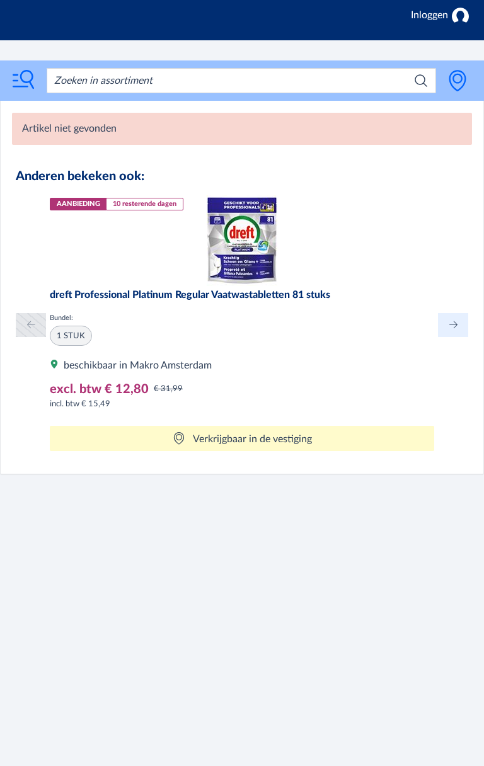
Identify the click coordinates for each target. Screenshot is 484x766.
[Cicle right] (453, 324)
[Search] (421, 80)
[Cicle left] (31, 324)
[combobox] (241, 80)
